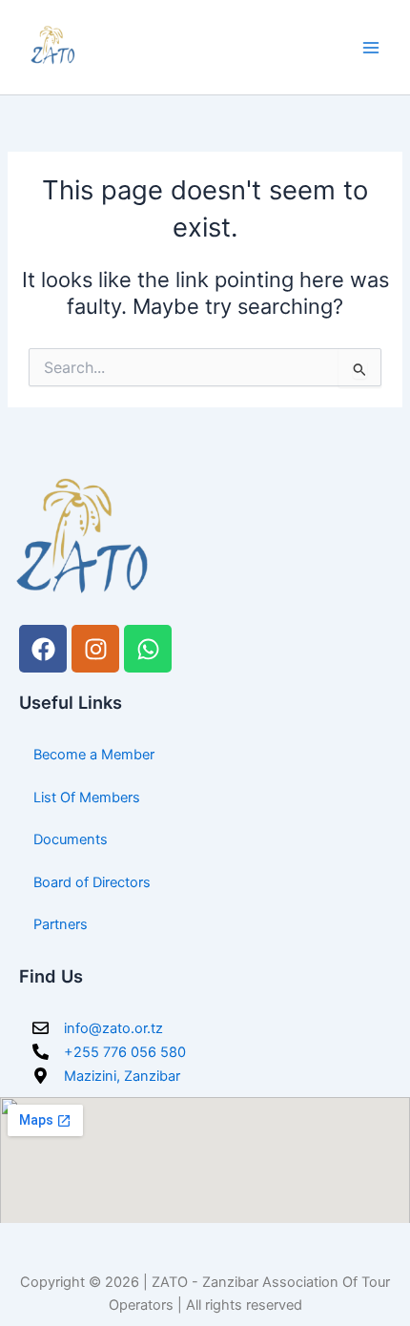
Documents (70, 839)
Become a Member (93, 754)
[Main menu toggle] (371, 48)
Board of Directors (92, 882)
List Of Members (86, 797)
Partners (60, 924)
